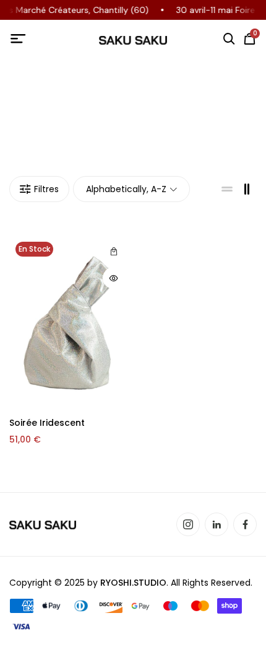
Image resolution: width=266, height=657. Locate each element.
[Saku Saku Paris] (133, 39)
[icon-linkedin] (216, 524)
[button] (113, 251)
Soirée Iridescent (47, 423)
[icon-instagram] (188, 524)
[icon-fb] (245, 524)
